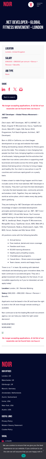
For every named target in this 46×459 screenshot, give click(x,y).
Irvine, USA (6, 401)
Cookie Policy (7, 429)
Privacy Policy (7, 421)
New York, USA (8, 405)
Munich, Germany (9, 388)
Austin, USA (6, 409)
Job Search (35, 108)
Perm (7, 74)
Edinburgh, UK (7, 384)
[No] (43, 450)
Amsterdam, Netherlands (11, 393)
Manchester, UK (8, 380)
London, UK (6, 376)
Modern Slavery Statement (12, 425)
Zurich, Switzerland (9, 397)
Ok (24, 456)
